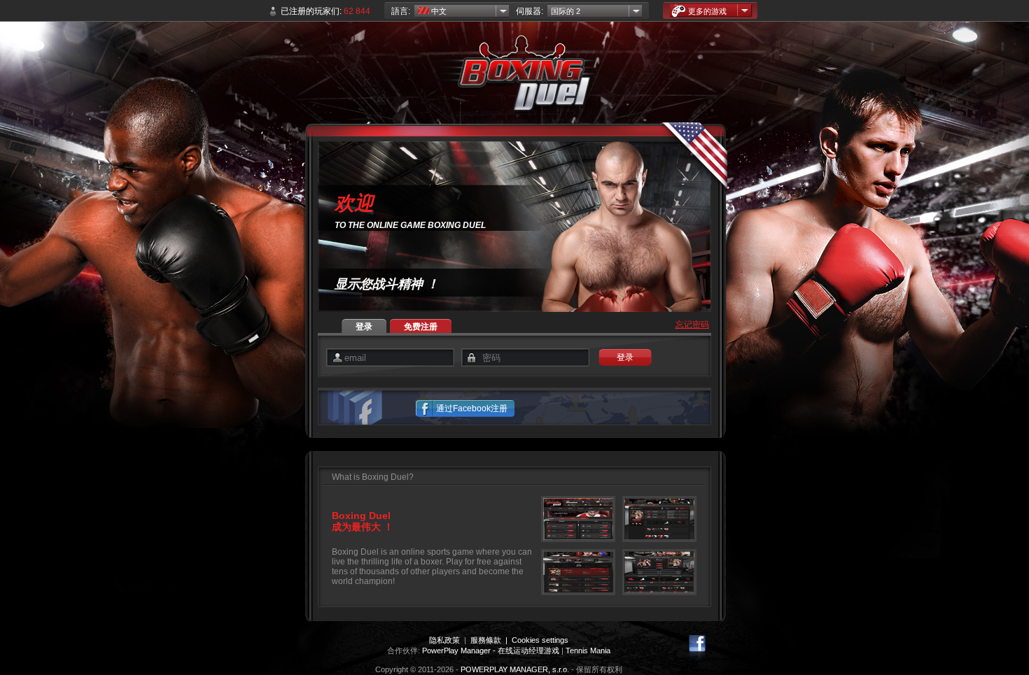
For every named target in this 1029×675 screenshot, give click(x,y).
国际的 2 (565, 11)
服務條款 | (491, 640)
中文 (438, 11)
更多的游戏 (707, 11)
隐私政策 (444, 640)
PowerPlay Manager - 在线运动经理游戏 (490, 650)
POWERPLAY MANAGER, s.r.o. (515, 669)
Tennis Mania (588, 650)
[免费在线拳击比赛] (514, 77)
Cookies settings (540, 640)
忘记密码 (692, 324)
